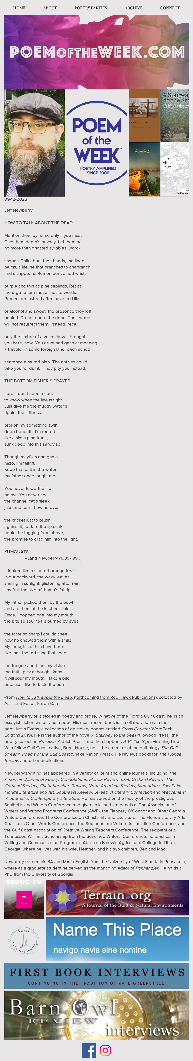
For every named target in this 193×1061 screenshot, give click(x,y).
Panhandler (147, 867)
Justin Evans (27, 728)
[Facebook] (89, 1050)
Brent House (75, 747)
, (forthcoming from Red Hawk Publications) (86, 697)
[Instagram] (105, 1050)
